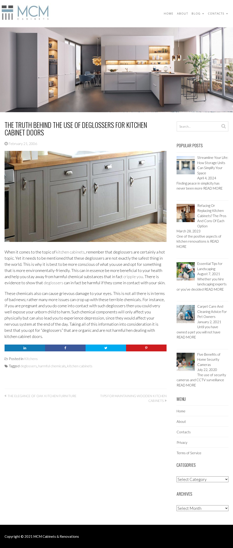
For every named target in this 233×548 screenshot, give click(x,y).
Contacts (216, 13)
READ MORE (213, 188)
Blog (196, 13)
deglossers (53, 282)
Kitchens (31, 358)
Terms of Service (189, 453)
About (182, 13)
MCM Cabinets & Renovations (56, 536)
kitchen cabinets (70, 251)
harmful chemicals (52, 366)
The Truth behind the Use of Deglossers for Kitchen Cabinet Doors (76, 128)
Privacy (182, 442)
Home (169, 13)
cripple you (133, 276)
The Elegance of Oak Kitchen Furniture (42, 396)
